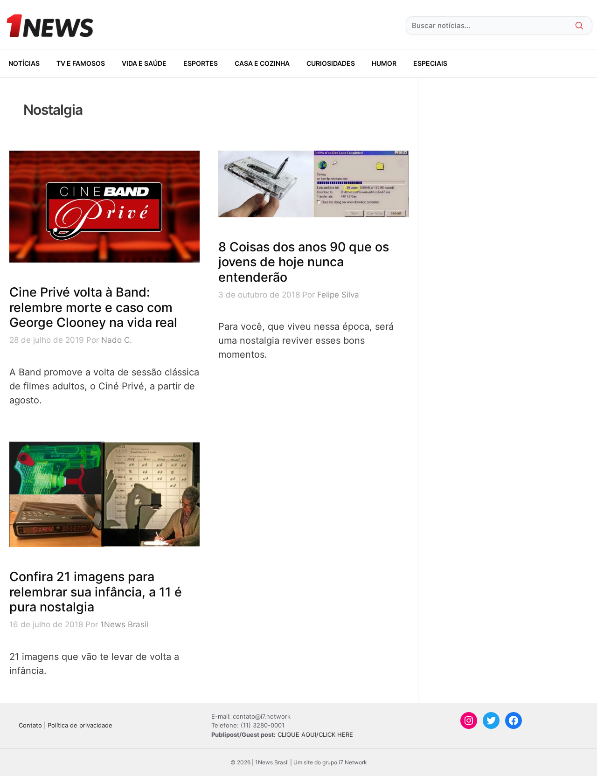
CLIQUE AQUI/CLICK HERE (315, 734)
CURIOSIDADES (330, 63)
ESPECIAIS (430, 63)
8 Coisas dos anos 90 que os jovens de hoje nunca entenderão (303, 262)
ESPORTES (200, 63)
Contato (30, 725)
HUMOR (384, 63)
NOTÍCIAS (24, 63)
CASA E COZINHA (262, 63)
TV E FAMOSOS (80, 63)
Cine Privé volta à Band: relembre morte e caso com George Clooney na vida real (93, 307)
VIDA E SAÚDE (144, 63)
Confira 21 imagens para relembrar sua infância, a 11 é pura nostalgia (95, 592)
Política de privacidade (80, 725)
